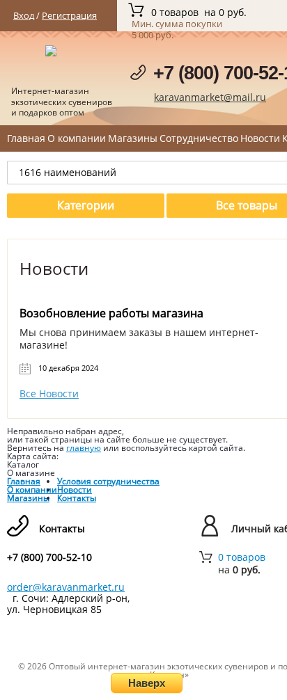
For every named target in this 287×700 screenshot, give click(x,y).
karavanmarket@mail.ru (210, 97)
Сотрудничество (199, 138)
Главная (26, 138)
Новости (260, 138)
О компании (76, 138)
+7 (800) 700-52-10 (49, 557)
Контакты (76, 498)
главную (83, 448)
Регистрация (69, 15)
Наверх (146, 683)
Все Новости (49, 394)
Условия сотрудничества (108, 481)
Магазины (132, 138)
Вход (23, 15)
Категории (85, 205)
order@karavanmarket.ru (66, 587)
